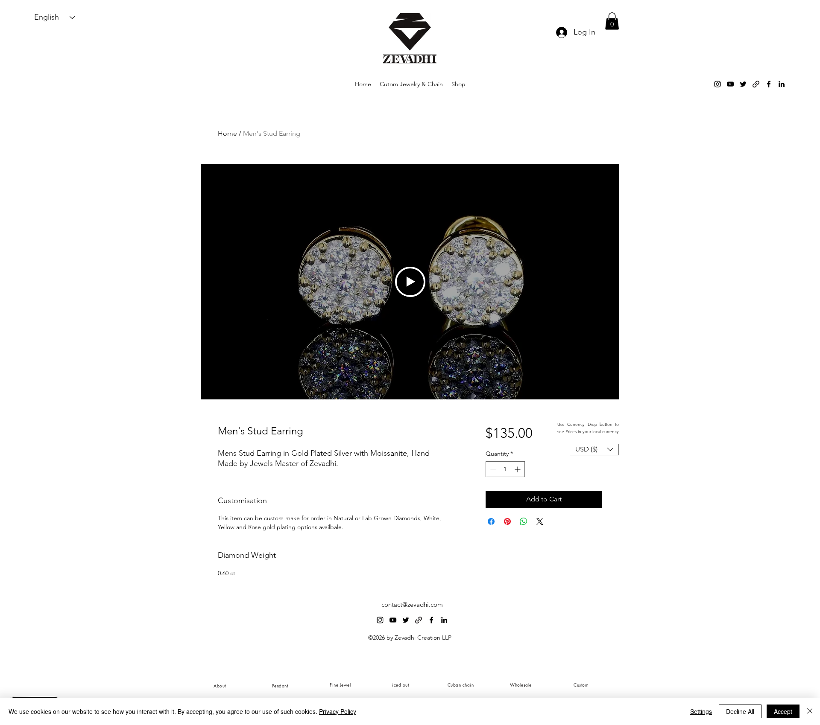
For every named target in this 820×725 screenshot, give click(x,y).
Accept (783, 711)
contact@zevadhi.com (412, 604)
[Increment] (518, 469)
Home (227, 133)
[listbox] (594, 449)
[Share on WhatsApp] (523, 521)
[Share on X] (540, 521)
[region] (219, 685)
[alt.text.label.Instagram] (717, 84)
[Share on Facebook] (491, 521)
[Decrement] (492, 469)
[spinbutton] (505, 469)
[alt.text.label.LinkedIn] (781, 84)
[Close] (810, 711)
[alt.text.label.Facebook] (768, 84)
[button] (612, 21)
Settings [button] (701, 711)
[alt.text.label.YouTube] (730, 84)
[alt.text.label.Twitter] (743, 84)
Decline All (740, 711)
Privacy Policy (337, 711)
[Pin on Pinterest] (507, 521)
